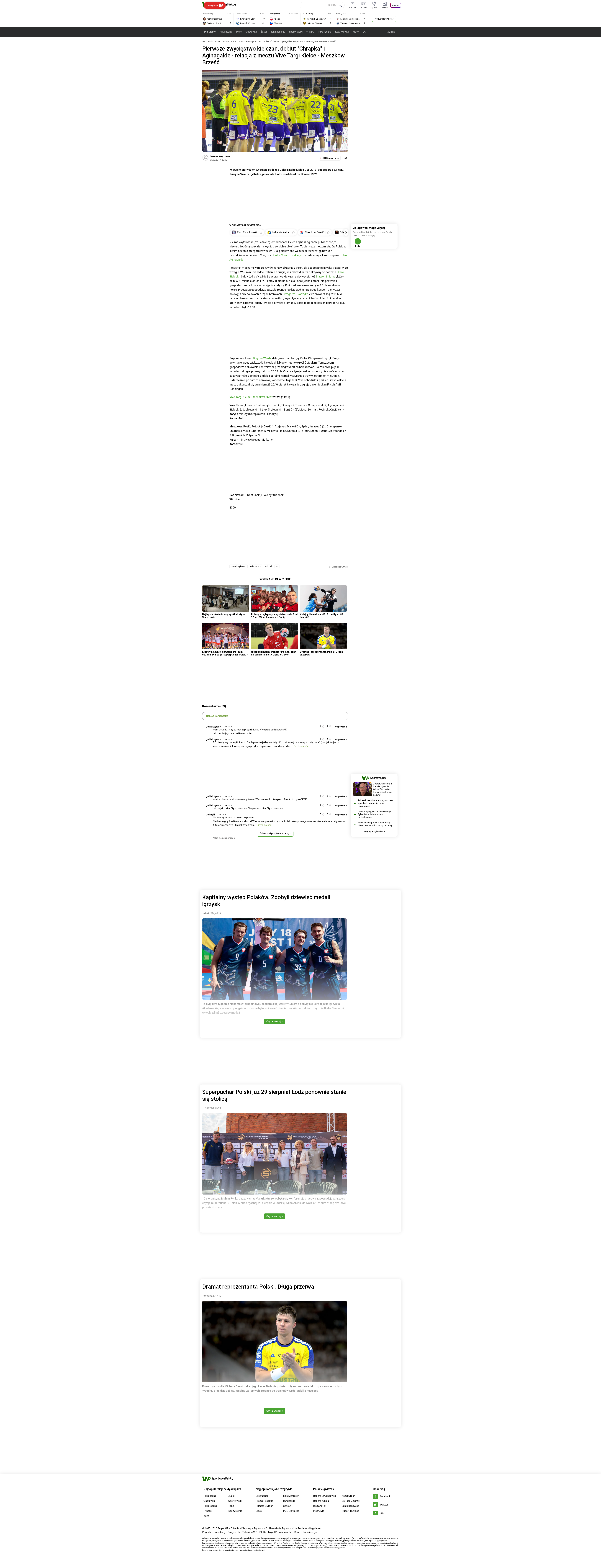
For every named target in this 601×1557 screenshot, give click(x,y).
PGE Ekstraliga (291, 1510)
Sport (297, 1532)
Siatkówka (251, 31)
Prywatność (260, 1528)
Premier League (264, 1500)
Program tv (234, 1532)
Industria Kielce (229, 41)
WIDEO (310, 31)
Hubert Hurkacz (350, 1510)
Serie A (287, 1505)
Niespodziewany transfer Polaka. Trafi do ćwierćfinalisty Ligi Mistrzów (273, 653)
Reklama (302, 1528)
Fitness (207, 1510)
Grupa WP (223, 1528)
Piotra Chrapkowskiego (287, 255)
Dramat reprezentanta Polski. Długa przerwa (321, 653)
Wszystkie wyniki (383, 19)
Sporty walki (296, 31)
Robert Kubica (321, 1500)
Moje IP (272, 1532)
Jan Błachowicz (350, 1505)
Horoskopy (220, 1532)
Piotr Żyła (318, 1510)
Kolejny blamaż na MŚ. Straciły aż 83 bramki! (321, 616)
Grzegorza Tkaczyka (295, 294)
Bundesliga (289, 1500)
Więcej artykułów (373, 831)
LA (363, 31)
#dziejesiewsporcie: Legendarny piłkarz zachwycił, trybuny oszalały (375, 824)
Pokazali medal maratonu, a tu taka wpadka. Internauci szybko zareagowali (375, 803)
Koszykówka (342, 31)
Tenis (239, 31)
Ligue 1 (260, 1510)
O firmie (235, 1528)
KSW (206, 1515)
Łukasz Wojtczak (220, 156)
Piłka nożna (225, 31)
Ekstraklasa (262, 1495)
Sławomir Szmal (326, 276)
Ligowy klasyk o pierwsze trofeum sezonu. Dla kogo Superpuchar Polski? (225, 653)
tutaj (263, 1550)
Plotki (262, 1532)
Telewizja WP (249, 1532)
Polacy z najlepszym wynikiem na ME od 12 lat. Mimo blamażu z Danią (274, 616)
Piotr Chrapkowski (238, 566)
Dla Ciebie (210, 31)
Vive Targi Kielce (240, 397)
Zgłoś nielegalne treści (224, 838)
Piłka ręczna (324, 31)
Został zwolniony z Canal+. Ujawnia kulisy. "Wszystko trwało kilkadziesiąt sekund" (383, 789)
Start (204, 41)
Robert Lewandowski (324, 1495)
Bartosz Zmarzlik (351, 1500)
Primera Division (264, 1505)
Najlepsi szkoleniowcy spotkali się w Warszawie (223, 616)
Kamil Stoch (348, 1495)
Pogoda (206, 1532)
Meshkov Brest (263, 397)
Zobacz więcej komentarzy (274, 833)
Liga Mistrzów (291, 1495)
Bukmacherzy (277, 31)
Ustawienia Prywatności (282, 1528)
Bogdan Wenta (262, 358)
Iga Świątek (319, 1505)
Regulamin (315, 1528)
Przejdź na (213, 5)
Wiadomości (285, 1532)
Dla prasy (246, 1528)
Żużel (264, 31)
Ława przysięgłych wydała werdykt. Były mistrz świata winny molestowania (375, 814)
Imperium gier (310, 1532)
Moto (356, 31)
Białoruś (268, 566)
